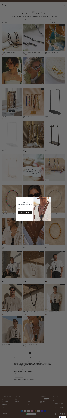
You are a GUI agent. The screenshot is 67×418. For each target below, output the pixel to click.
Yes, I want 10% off (25, 212)
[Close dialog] (50, 198)
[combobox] (62, 417)
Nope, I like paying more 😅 (25, 215)
